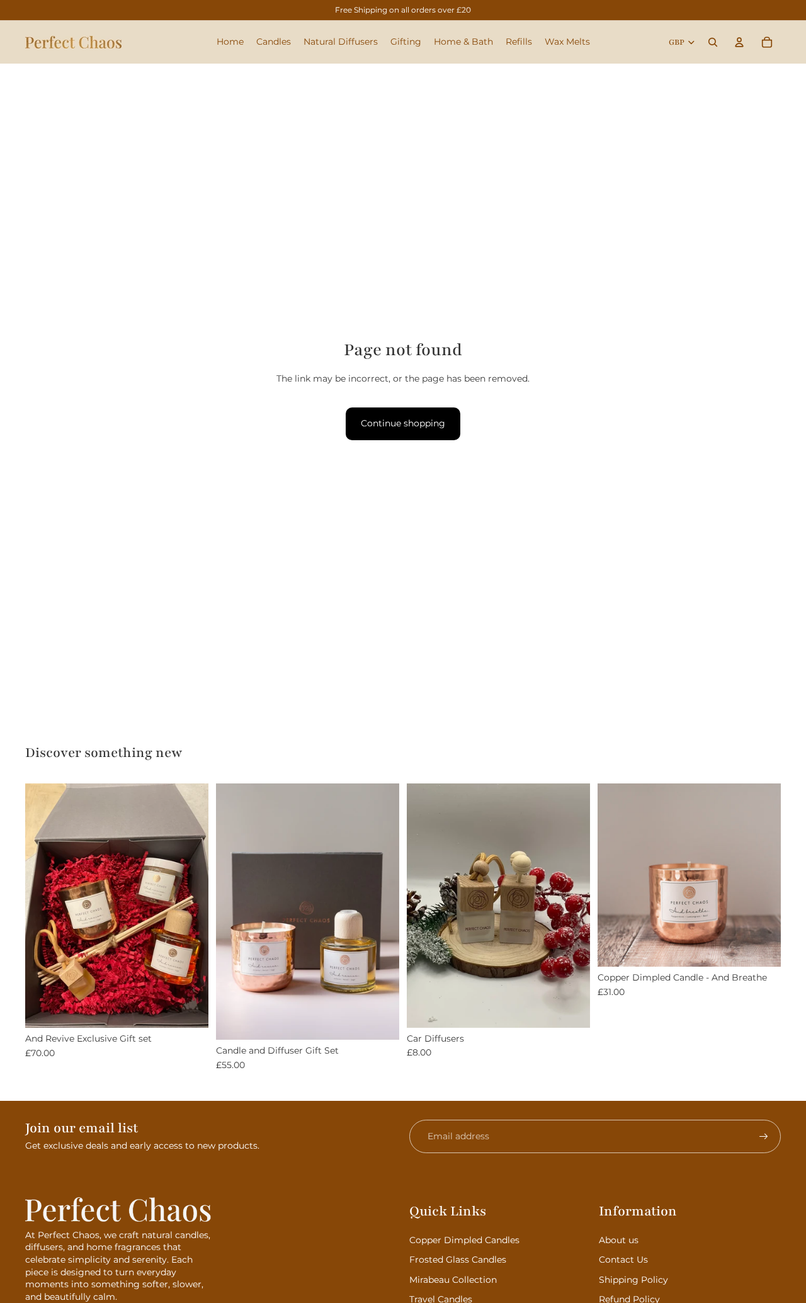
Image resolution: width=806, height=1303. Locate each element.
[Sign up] (763, 1136)
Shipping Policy (633, 1279)
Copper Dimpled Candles (464, 1240)
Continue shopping (403, 423)
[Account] (739, 42)
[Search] (713, 42)
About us (619, 1240)
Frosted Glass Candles (457, 1259)
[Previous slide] (426, 905)
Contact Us (623, 1259)
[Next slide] (571, 905)
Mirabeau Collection (453, 1279)
